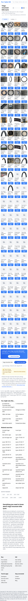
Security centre (4, 578)
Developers (4, 576)
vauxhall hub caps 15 (7, 470)
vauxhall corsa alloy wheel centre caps (20, 465)
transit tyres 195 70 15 (15, 395)
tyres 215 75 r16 (20, 447)
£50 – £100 (16, 494)
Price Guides (4, 559)
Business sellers (19, 563)
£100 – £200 (5, 497)
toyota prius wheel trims (6, 392)
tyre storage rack (7, 437)
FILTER (5, 19)
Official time (4, 582)
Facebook (17, 578)
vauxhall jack (5, 474)
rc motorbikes (19, 403)
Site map (3, 580)
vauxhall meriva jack (6, 479)
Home (3, 15)
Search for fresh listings (19, 371)
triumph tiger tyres (6, 431)
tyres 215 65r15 (6, 447)
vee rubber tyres (20, 483)
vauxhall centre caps (6, 464)
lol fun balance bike (20, 415)
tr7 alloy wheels (18, 394)
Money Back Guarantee (6, 563)
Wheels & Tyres (7, 15)
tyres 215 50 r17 (6, 445)
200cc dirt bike (6, 414)
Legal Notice (4, 561)
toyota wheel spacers (18, 392)
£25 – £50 (9, 494)
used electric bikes (19, 419)
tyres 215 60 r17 (20, 445)
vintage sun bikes (20, 410)
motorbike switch (7, 423)
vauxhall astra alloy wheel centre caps (20, 459)
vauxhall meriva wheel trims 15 (20, 479)
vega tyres (5, 488)
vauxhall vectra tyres (6, 484)
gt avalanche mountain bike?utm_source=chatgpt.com (8, 405)
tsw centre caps (6, 435)
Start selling (18, 559)
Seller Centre (18, 566)
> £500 (19, 497)
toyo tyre (12, 391)
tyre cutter (18, 435)
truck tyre (18, 430)
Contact (17, 576)
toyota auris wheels (20, 391)
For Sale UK (6, 2)
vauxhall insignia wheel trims (20, 470)
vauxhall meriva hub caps (20, 475)
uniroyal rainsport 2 (7, 458)
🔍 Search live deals (20, 362)
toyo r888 (7, 391)
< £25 (3, 494)
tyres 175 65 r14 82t (20, 438)
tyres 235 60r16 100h (6, 451)
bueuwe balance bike (6, 410)
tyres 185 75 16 (6, 442)
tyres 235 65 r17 (20, 450)
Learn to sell (18, 561)
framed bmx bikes (20, 423)
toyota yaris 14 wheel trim (7, 394)
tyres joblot (19, 455)
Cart (2, 570)
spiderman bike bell (6, 419)
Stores (2, 568)
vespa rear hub (20, 488)
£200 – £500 (13, 497)
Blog (16, 580)
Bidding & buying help (6, 566)
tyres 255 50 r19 (6, 455)
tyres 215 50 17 (20, 442)
